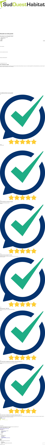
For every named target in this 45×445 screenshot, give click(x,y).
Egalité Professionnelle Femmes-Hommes (5, 437)
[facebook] (1, 439)
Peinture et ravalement (3, 431)
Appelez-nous (1, 428)
